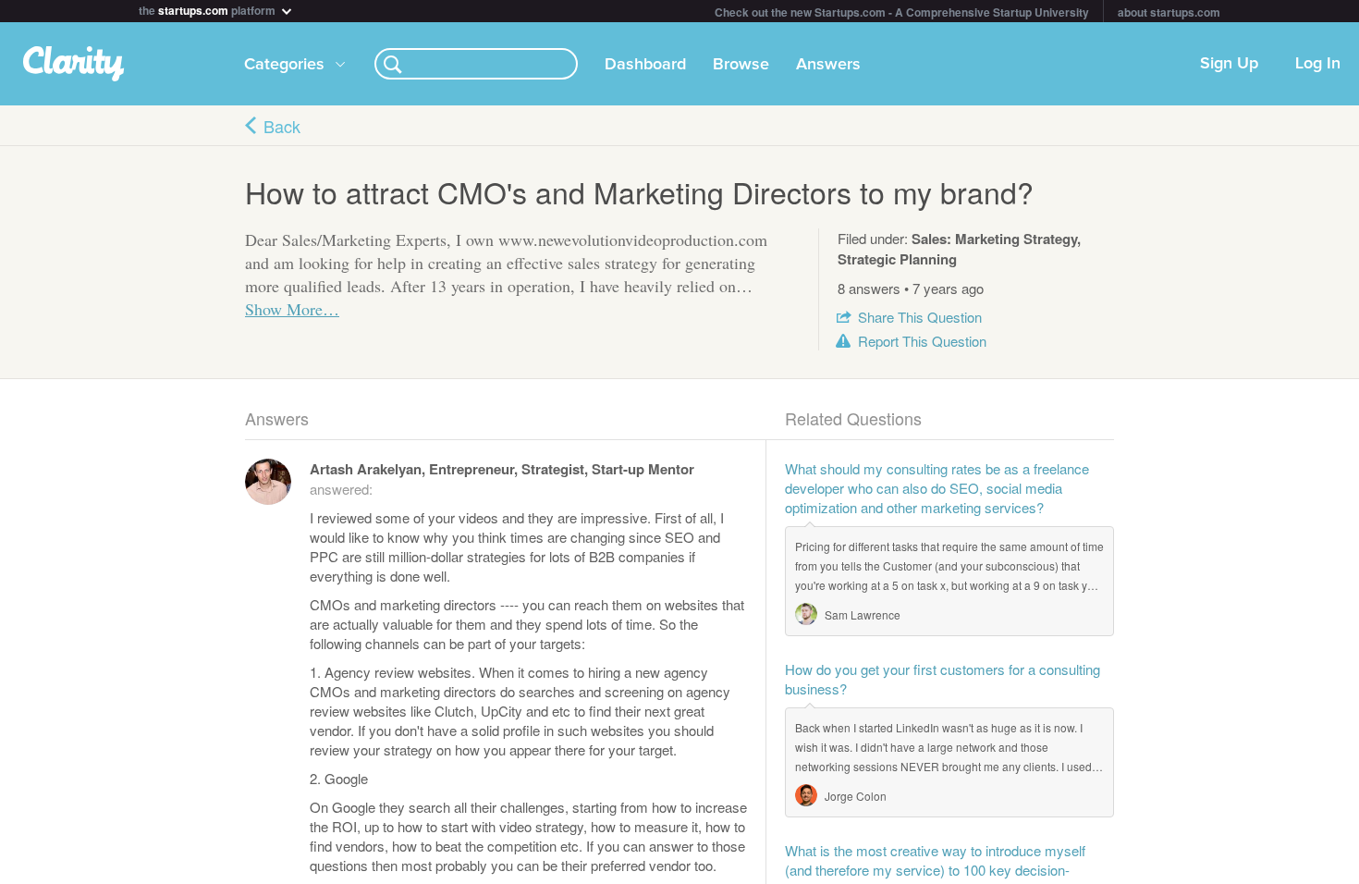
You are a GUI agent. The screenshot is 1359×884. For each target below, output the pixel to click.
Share (920, 316)
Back (281, 126)
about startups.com (1169, 12)
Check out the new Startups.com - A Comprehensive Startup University (902, 12)
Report (922, 340)
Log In (1318, 63)
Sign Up (1229, 63)
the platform (208, 9)
